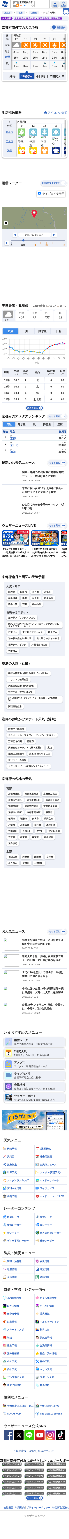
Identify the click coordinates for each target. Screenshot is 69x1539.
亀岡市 (11, 818)
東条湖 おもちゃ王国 (39, 754)
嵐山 (49, 747)
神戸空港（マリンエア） (20, 692)
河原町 (35, 598)
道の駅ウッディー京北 (48, 638)
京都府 (34, 12)
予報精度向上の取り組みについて (33, 1450)
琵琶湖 (30, 741)
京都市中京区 (15, 800)
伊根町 (25, 863)
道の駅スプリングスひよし (22, 617)
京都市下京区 (52, 800)
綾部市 (37, 856)
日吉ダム (12, 632)
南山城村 (48, 837)
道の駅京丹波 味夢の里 (19, 638)
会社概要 (8, 1507)
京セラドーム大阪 (17, 760)
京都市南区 (14, 806)
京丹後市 (12, 863)
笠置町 (11, 837)
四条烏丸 (48, 598)
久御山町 (26, 831)
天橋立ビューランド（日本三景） (25, 747)
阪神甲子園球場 (16, 729)
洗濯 (9, 150)
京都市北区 (14, 793)
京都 (13, 438)
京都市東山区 (34, 800)
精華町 (35, 837)
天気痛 (9, 141)
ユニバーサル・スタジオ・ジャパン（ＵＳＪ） (32, 735)
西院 (24, 604)
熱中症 (9, 132)
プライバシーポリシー (38, 1507)
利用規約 (20, 1507)
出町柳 (23, 592)
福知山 (14, 451)
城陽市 (23, 818)
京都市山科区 (15, 812)
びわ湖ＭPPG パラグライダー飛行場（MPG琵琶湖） (32, 699)
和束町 (23, 837)
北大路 (11, 592)
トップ (7, 12)
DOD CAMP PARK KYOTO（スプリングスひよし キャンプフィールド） (33, 625)
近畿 (20, 12)
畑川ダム (52, 632)
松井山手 (36, 604)
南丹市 (37, 825)
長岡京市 (48, 818)
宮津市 (49, 856)
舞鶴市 (25, 856)
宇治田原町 (54, 831)
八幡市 (11, 825)
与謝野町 (38, 863)
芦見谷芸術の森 (39, 644)
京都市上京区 (31, 793)
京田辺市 (24, 825)
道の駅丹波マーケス (32, 632)
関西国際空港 (15, 706)
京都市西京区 (34, 812)
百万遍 (35, 592)
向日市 (35, 818)
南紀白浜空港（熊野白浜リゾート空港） (28, 673)
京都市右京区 (31, 806)
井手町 (40, 831)
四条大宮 (12, 604)
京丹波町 (12, 843)
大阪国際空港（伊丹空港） (22, 685)
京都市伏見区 (50, 806)
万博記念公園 (15, 741)
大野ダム (12, 651)
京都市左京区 (50, 793)
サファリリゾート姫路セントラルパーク (28, 766)
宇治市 (49, 812)
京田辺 (14, 445)
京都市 (47, 592)
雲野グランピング (17, 644)
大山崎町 (12, 831)
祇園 (24, 598)
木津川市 (50, 825)
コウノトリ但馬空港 (18, 679)
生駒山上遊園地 (16, 754)
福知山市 (12, 856)
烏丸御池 (12, 598)
